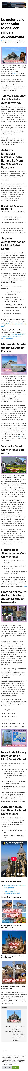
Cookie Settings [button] (7, 1067)
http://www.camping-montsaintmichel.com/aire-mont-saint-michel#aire (13, 336)
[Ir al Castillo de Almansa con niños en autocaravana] (14, 983)
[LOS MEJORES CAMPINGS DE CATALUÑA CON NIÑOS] (14, 922)
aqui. (25, 586)
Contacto (5, 1051)
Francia (9, 41)
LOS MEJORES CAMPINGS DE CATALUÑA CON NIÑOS (11, 926)
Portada (3, 41)
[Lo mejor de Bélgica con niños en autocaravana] (14, 953)
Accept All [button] (15, 1067)
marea (20, 436)
